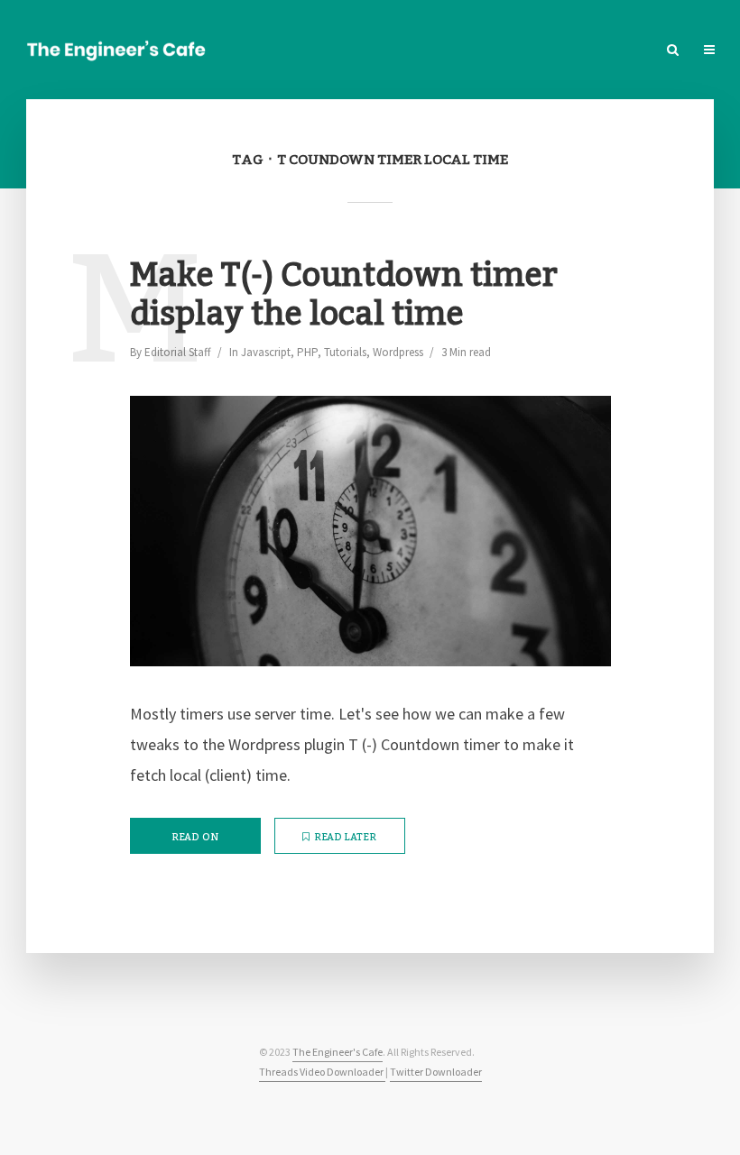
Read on (194, 838)
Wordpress (398, 352)
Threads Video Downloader (322, 1071)
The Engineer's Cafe (337, 1052)
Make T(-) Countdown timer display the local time (344, 296)
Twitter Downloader (436, 1071)
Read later (345, 838)
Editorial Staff (177, 352)
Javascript (266, 352)
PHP (307, 352)
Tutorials (345, 352)
